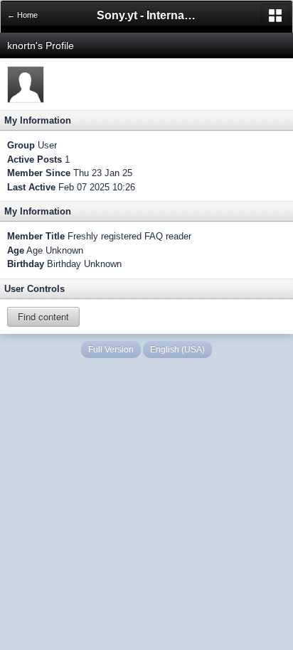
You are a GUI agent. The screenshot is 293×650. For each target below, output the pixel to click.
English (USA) (177, 349)
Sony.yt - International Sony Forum (146, 15)
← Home (22, 15)
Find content (43, 316)
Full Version (111, 349)
